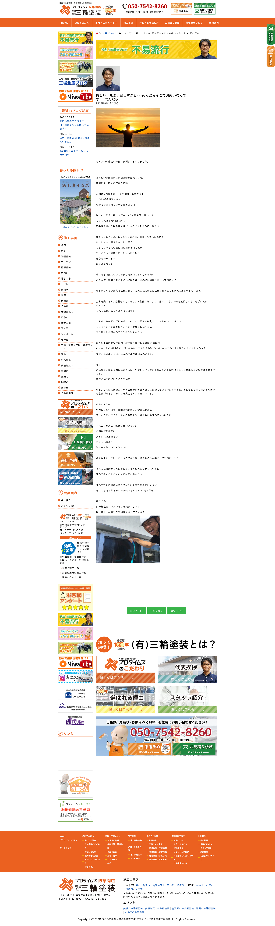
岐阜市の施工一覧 (71, 576)
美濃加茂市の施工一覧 (74, 572)
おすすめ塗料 (113, 840)
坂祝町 (64, 382)
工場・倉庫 (112, 855)
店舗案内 (204, 851)
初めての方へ (81, 22)
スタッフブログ (180, 844)
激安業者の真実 (91, 855)
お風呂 (64, 272)
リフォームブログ (181, 851)
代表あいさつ (206, 844)
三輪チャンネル (155, 844)
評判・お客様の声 (149, 22)
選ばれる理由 (90, 840)
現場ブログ (178, 848)
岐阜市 (64, 317)
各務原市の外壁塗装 (183, 908)
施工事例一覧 (136, 840)
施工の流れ (89, 867)
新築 (63, 250)
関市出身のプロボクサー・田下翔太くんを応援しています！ (74, 125)
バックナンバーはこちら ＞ (75, 227)
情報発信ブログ (194, 22)
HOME (64, 22)
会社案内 (214, 22)
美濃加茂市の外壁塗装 (157, 908)
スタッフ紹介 (68, 505)
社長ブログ (178, 840)
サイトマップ (65, 847)
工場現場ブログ (180, 863)
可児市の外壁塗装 (206, 908)
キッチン (66, 262)
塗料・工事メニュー (106, 22)
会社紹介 (66, 500)
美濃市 (64, 371)
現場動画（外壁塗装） (158, 848)
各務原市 (66, 359)
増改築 (64, 300)
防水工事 (66, 278)
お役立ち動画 (172, 22)
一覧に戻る (157, 610)
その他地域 (67, 393)
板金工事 (66, 322)
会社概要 (204, 840)
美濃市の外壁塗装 (133, 908)
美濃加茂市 (67, 311)
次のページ (177, 610)
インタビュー (136, 854)
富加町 (64, 376)
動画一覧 (153, 840)
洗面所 (64, 289)
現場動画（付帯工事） (158, 855)
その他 (64, 306)
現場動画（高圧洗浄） (158, 859)
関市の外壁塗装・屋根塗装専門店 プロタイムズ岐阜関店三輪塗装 (134, 919)
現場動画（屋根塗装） (158, 851)
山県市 (209, 885)
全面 (63, 245)
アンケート (135, 858)
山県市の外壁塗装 (135, 912)
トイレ (64, 284)
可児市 (139, 888)
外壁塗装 (66, 256)
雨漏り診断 (112, 851)
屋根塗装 (66, 267)
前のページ (136, 610)
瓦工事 (64, 328)
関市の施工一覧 (70, 568)
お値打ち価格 (90, 851)
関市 (63, 295)
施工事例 (128, 22)
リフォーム (67, 333)
